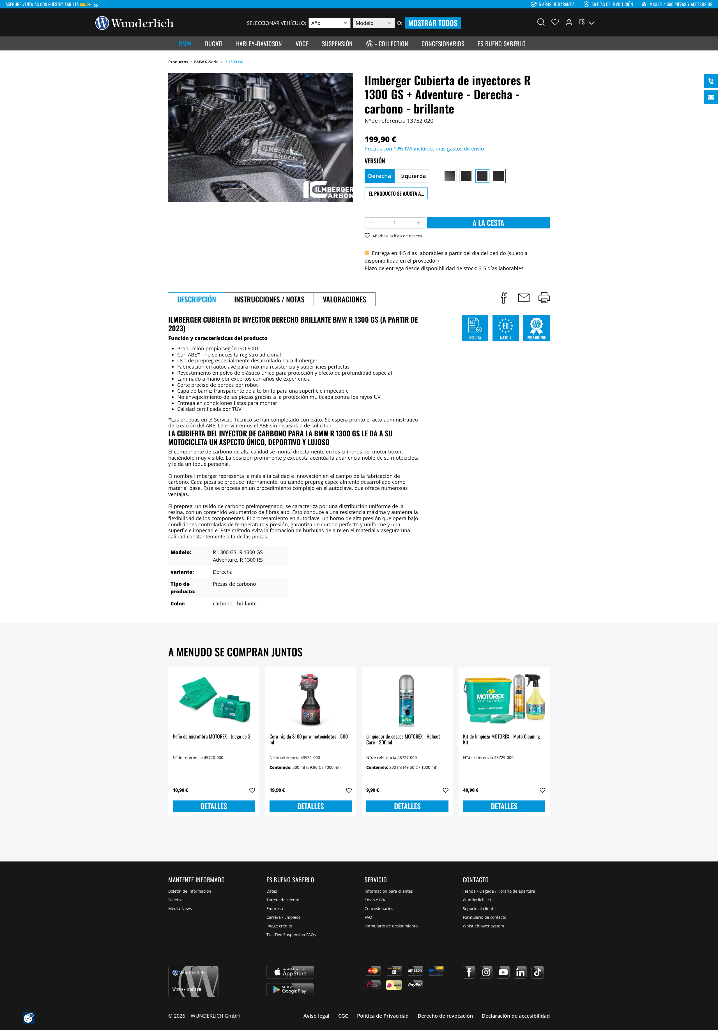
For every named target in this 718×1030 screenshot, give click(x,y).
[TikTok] (537, 972)
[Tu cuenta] (569, 22)
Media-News (180, 908)
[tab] (196, 299)
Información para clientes (389, 891)
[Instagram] (486, 972)
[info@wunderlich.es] (711, 97)
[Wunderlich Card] (193, 981)
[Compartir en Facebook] (503, 298)
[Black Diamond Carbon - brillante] (450, 176)
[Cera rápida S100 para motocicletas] (311, 700)
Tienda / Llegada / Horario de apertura (499, 891)
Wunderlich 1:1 (477, 899)
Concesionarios (379, 908)
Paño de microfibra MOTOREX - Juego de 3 (211, 736)
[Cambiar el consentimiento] (28, 1018)
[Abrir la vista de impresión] (544, 298)
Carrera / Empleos (283, 917)
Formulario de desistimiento (391, 926)
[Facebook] (469, 972)
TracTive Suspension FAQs (291, 934)
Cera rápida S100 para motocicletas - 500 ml (309, 739)
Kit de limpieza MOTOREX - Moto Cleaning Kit (501, 739)
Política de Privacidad (383, 1015)
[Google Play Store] (290, 989)
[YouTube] (503, 972)
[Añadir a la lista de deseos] (252, 790)
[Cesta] (619, 22)
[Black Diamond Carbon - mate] (466, 176)
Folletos (175, 899)
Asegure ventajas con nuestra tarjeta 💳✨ (48, 4)
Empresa (274, 908)
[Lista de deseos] (555, 22)
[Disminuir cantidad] (370, 222)
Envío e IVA (375, 899)
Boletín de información (189, 891)
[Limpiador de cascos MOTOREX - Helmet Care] (407, 700)
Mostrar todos (432, 22)
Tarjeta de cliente (282, 899)
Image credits (279, 926)
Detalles (214, 805)
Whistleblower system (483, 926)
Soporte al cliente (479, 908)
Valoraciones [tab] (344, 299)
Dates (271, 891)
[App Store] (290, 972)
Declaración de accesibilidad (516, 1015)
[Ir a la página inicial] (134, 22)
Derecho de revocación (445, 1015)
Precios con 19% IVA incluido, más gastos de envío (424, 148)
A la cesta (488, 222)
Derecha (379, 176)
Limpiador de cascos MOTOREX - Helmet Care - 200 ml (403, 739)
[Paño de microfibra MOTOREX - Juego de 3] (214, 700)
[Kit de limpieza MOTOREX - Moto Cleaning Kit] (504, 700)
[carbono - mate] (499, 176)
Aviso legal (316, 1015)
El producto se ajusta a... (396, 193)
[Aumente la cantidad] (419, 222)
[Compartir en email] (524, 298)
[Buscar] (541, 22)
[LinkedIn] (520, 972)
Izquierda (413, 176)
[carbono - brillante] (482, 176)
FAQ (368, 917)
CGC (343, 1015)
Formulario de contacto (484, 917)
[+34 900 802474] (711, 81)
